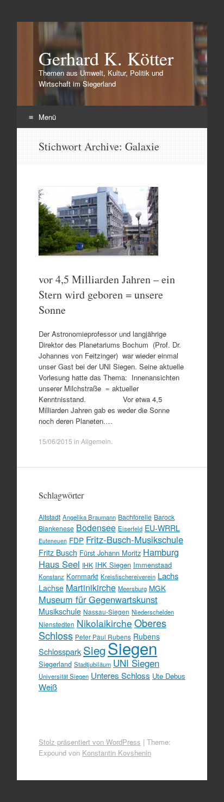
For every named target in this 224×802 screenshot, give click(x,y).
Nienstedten (56, 624)
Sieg (94, 650)
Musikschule (60, 611)
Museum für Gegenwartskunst (98, 599)
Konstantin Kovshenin (116, 753)
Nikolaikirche (104, 623)
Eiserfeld (130, 528)
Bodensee (96, 527)
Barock (164, 516)
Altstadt (49, 516)
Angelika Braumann (89, 517)
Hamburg (161, 551)
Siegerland (55, 664)
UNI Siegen (136, 663)
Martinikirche (91, 587)
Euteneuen (53, 541)
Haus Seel (59, 563)
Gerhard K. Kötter (106, 58)
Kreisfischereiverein (128, 576)
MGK (157, 587)
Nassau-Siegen (106, 611)
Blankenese (56, 528)
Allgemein (96, 441)
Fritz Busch (58, 552)
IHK (87, 564)
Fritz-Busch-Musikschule (134, 539)
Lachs (168, 575)
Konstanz (51, 576)
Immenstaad (152, 565)
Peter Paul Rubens (103, 636)
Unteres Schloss (120, 675)
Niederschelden (153, 611)
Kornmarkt (82, 576)
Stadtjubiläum (92, 664)
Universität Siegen (64, 676)
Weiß (48, 686)
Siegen (132, 647)
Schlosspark (60, 651)
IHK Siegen (113, 565)
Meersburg (132, 588)
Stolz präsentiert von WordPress (90, 742)
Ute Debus (168, 676)
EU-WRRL (162, 527)
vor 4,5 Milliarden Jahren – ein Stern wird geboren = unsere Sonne (107, 294)
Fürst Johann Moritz (110, 553)
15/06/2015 (55, 441)
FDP (76, 539)
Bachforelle (135, 516)
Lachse (51, 587)
